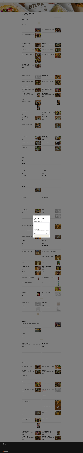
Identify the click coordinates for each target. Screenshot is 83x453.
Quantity (35, 233)
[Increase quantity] (48, 233)
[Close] (48, 216)
